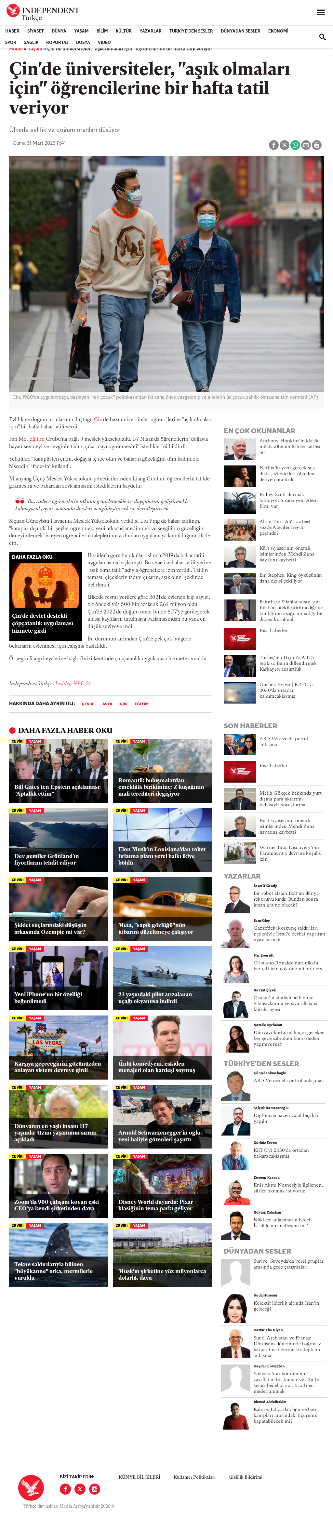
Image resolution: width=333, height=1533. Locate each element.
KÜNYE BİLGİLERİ (139, 1477)
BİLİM (102, 31)
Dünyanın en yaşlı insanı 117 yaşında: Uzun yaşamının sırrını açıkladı (55, 1133)
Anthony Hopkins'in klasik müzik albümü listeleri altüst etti (290, 447)
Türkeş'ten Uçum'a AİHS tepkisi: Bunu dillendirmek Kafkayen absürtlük (288, 663)
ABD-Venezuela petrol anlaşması (289, 1081)
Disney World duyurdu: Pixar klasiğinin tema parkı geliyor (155, 1206)
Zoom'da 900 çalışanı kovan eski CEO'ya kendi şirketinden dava (56, 1206)
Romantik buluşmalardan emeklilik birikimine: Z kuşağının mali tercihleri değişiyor (161, 787)
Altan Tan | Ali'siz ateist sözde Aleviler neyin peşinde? (285, 527)
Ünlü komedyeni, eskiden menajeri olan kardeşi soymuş (156, 1067)
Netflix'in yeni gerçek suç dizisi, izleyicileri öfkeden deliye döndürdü (287, 474)
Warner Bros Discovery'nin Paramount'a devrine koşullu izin (291, 853)
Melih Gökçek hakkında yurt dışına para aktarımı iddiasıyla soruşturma (291, 799)
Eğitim (37, 439)
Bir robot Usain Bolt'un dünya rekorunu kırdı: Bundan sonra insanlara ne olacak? (286, 899)
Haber (12, 31)
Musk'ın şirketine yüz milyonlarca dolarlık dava (162, 1275)
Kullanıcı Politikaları (195, 1477)
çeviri (88, 704)
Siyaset (35, 31)
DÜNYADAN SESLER (240, 31)
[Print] (317, 145)
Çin (98, 420)
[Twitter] (80, 1489)
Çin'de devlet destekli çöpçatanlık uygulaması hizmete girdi (42, 623)
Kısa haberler (274, 630)
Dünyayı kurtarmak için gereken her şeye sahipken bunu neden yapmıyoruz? (289, 1038)
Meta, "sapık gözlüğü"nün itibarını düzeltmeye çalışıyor (155, 929)
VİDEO (104, 43)
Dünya (59, 31)
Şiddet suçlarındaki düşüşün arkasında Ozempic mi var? (50, 929)
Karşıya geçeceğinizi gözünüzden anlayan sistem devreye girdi (57, 1067)
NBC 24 (82, 684)
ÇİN (123, 704)
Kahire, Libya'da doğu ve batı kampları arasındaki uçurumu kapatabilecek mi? (285, 1415)
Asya (107, 704)
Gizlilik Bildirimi (245, 1477)
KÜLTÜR (124, 31)
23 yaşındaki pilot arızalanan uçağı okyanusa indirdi (155, 998)
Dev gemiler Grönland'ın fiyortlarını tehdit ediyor (46, 860)
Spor (10, 43)
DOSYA (83, 43)
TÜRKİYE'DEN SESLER (191, 31)
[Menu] (320, 12)
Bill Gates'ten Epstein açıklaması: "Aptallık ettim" (57, 791)
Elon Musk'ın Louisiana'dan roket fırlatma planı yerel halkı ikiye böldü (162, 856)
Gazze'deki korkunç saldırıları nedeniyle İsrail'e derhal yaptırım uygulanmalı (289, 934)
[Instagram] (94, 1489)
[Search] (322, 37)
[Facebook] (65, 1489)
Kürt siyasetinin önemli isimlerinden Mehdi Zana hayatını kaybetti (287, 554)
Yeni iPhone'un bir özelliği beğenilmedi (48, 998)
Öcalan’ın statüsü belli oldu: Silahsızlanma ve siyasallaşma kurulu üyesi (285, 1004)
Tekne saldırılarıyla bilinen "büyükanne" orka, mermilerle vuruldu (53, 1271)
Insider (63, 684)
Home (16, 49)
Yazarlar (151, 31)
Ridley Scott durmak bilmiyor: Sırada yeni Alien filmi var (289, 500)
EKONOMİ (278, 31)
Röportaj (57, 43)
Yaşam (81, 31)
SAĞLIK (31, 43)
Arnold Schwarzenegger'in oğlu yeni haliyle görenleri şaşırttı (159, 1136)
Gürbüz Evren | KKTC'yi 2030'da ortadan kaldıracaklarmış (286, 690)
